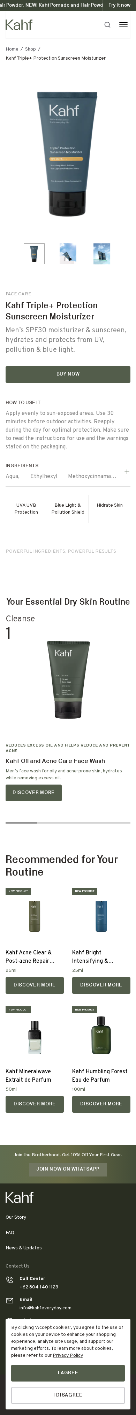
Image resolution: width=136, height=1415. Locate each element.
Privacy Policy (68, 1356)
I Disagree (68, 1395)
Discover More (34, 792)
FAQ (10, 1233)
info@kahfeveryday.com (45, 1308)
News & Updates (24, 1248)
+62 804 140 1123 (39, 1287)
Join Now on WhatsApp (68, 1169)
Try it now (119, 5)
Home (12, 49)
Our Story (16, 1217)
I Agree (68, 1373)
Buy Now (68, 374)
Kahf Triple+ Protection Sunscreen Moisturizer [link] (56, 58)
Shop (30, 49)
